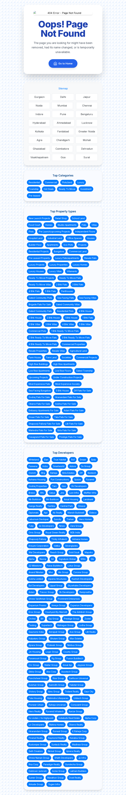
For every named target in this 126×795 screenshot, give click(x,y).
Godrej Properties (38, 486)
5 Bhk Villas (85, 324)
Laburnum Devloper (39, 519)
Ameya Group (58, 605)
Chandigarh (63, 140)
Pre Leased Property (39, 258)
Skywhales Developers (79, 585)
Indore (39, 114)
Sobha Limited (36, 579)
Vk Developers (79, 486)
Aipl (45, 512)
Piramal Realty (36, 738)
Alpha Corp (90, 718)
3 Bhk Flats (77, 284)
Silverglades (71, 545)
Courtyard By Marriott (56, 612)
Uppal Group (56, 585)
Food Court (34, 225)
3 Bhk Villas (51, 324)
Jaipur (87, 96)
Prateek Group (54, 645)
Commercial (51, 182)
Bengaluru (87, 114)
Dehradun (87, 148)
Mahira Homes (56, 724)
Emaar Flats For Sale (39, 417)
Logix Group (52, 651)
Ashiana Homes (80, 539)
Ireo (64, 486)
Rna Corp (33, 764)
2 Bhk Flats (61, 284)
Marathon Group (55, 777)
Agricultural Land (78, 350)
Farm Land (51, 357)
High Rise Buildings (38, 364)
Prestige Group (71, 618)
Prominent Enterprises (69, 598)
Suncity (57, 519)
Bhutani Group (57, 638)
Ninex (62, 526)
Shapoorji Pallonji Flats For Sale (44, 423)
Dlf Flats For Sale (82, 390)
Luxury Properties (59, 264)
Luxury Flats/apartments (67, 258)
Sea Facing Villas (87, 297)
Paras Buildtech (55, 565)
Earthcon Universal (78, 678)
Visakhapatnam (39, 157)
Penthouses (67, 291)
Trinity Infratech (59, 539)
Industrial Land (55, 238)
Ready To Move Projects (41, 278)
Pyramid (90, 479)
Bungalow (59, 251)
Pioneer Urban (36, 704)
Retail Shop (61, 218)
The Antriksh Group (82, 612)
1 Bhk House (71, 317)
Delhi (63, 96)
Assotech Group (69, 671)
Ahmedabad (64, 122)
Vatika (57, 545)
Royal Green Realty (55, 532)
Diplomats (34, 512)
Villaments (72, 271)
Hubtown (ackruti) (38, 771)
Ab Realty (57, 512)
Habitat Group (77, 685)
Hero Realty (35, 711)
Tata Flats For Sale (63, 417)
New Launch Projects (39, 218)
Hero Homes (85, 519)
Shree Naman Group (39, 757)
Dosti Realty (75, 777)
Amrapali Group (56, 632)
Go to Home (65, 63)
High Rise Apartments (64, 364)
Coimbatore (62, 148)
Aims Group (54, 691)
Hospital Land (35, 238)
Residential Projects (39, 251)
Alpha (31, 559)
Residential (34, 182)
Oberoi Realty (76, 724)
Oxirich (32, 473)
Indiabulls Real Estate (69, 718)
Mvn (51, 572)
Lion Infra (74, 492)
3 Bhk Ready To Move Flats (76, 337)
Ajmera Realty (73, 751)
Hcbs (45, 466)
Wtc (42, 492)
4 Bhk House (85, 311)
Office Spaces (74, 238)
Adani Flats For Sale (74, 410)
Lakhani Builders (78, 771)
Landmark (88, 499)
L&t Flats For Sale (74, 423)
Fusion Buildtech (75, 658)
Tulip (31, 526)
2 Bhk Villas (34, 324)
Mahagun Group (65, 625)
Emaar (83, 459)
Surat (86, 157)
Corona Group (80, 572)
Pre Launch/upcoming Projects (54, 231)
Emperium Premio (37, 605)
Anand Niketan (36, 572)
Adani (31, 592)
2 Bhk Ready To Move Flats (43, 337)
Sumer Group (35, 777)
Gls (92, 559)
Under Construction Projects (67, 377)
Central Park (66, 506)
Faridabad (63, 131)
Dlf (81, 473)
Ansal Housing (71, 499)
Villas (94, 225)
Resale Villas (58, 350)
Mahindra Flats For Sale (40, 430)
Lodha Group (85, 625)
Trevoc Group (47, 592)
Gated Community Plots (40, 297)
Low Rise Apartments (39, 370)
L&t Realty (91, 632)
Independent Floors (85, 231)
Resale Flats (90, 258)
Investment (86, 189)
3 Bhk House (35, 317)
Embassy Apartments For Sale (44, 410)
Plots (31, 231)
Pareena (33, 466)
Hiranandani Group (38, 731)
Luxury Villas (55, 271)
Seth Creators (36, 751)
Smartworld (58, 466)
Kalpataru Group (37, 638)
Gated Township (84, 370)
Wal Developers (37, 552)
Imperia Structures (57, 579)
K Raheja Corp (79, 731)
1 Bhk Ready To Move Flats (65, 331)
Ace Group (75, 632)
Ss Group (86, 466)
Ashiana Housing (37, 479)
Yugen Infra (54, 784)
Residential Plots (65, 311)
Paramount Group (37, 658)
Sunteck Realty (59, 744)
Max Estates (76, 638)
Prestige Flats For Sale (70, 437)
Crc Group (34, 665)
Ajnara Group (35, 645)
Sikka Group (35, 671)
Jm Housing (35, 651)
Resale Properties (38, 350)
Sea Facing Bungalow (40, 390)
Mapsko (89, 552)
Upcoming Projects (38, 377)
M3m (83, 559)
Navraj (43, 559)
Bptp (93, 459)
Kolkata (39, 131)
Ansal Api (67, 665)
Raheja (53, 473)
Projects (82, 244)
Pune (63, 114)
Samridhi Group (56, 685)
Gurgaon (39, 96)
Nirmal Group (54, 751)
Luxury (80, 182)
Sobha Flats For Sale (65, 404)
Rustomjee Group (37, 744)
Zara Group (76, 526)
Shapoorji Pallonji (37, 539)
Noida (39, 105)
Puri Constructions (60, 479)
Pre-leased (34, 195)
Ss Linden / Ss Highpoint (41, 718)
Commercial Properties (73, 344)
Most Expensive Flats (39, 384)
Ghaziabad (39, 148)
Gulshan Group (36, 685)
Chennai (87, 105)
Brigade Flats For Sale (40, 304)
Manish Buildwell (76, 512)
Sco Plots (68, 244)
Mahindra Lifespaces (57, 698)
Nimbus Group (74, 645)
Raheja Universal (57, 704)
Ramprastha (85, 592)
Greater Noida (87, 131)
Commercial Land (78, 251)
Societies (66, 357)
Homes (48, 225)
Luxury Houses (36, 271)
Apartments (52, 244)
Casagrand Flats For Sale (41, 437)
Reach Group (57, 552)
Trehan (70, 519)
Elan (46, 459)
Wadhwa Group (80, 744)
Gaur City (88, 691)
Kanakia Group (77, 738)
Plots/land (67, 182)
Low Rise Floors (63, 370)
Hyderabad (39, 122)
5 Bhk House (62, 390)
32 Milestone (35, 565)
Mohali (87, 140)
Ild (52, 559)
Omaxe (81, 506)
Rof (73, 459)
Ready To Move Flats (70, 278)
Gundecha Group (74, 764)
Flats (84, 225)
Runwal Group (60, 731)
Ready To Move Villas (40, 284)
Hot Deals (49, 189)
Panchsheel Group (38, 678)
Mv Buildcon (52, 499)
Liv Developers (36, 724)
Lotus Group (74, 565)
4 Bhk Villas (68, 324)
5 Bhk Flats (50, 291)
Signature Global (67, 559)
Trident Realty (72, 691)
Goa (63, 157)
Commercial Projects (86, 357)
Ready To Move (67, 189)
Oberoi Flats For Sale (39, 404)
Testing (32, 625)
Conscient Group (79, 704)
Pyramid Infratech (55, 711)
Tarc (54, 486)
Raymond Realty (56, 738)
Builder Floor (35, 244)
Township (34, 189)
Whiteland (34, 459)
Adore (73, 466)
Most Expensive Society (67, 384)
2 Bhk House (53, 317)
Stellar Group (51, 665)
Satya (52, 492)
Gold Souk (74, 552)
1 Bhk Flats (88, 317)
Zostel (88, 618)
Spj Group (54, 618)
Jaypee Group (84, 665)
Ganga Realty (35, 506)
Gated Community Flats (40, 311)
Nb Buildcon (35, 499)
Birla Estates (68, 473)
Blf (42, 618)
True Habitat (59, 459)
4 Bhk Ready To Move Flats (43, 344)
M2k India (75, 532)
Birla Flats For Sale (66, 430)
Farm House (35, 357)
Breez (32, 492)
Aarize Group (75, 711)
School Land (78, 218)
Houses (91, 238)
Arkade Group (36, 784)
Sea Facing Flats (65, 297)
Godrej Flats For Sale (39, 397)
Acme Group (58, 771)
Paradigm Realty (51, 764)
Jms (62, 492)
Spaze (77, 479)
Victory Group (36, 691)
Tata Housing (35, 698)
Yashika (51, 506)
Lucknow (87, 122)
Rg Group (56, 658)
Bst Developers (36, 585)
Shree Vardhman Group (41, 598)
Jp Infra (82, 757)
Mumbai (62, 105)
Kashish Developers (82, 579)
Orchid (32, 618)
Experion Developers (81, 605)
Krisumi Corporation (39, 545)
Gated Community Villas (68, 304)
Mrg (43, 473)
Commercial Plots (37, 331)
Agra (39, 140)
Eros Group (34, 612)
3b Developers (66, 592)
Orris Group (34, 532)
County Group (70, 651)
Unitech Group (81, 698)
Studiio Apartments (67, 225)
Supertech (46, 625)
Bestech (92, 473)
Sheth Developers (64, 757)
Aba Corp (51, 671)
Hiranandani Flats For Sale (68, 397)
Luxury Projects (36, 264)
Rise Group (58, 678)
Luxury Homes (80, 264)
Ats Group (63, 572)
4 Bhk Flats (34, 291)
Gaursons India (36, 632)
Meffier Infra (90, 492)
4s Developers (46, 526)
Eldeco (92, 512)
